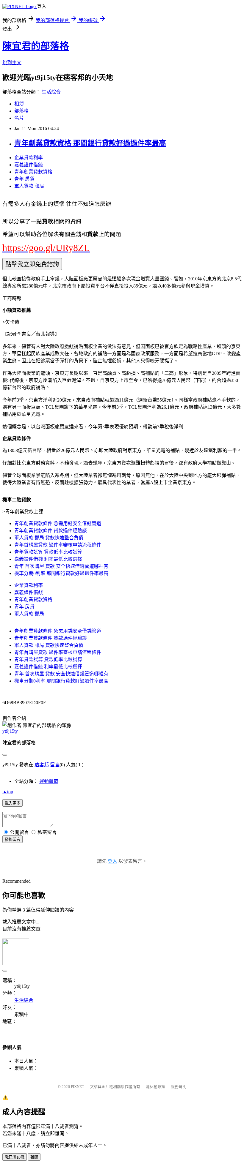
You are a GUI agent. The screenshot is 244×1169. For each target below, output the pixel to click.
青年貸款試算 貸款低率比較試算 (48, 552)
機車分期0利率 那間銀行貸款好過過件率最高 (61, 573)
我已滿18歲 (14, 1157)
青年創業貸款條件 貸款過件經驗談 (50, 530)
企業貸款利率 (28, 157)
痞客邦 (42, 764)
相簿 (19, 103)
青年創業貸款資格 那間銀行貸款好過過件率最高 (90, 143)
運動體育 (48, 781)
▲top (7, 791)
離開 (34, 1157)
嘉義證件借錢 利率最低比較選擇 (48, 559)
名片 (19, 118)
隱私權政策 (155, 1086)
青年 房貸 (24, 178)
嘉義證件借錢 (28, 164)
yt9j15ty (10, 731)
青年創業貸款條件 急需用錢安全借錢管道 (57, 523)
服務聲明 (178, 1086)
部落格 (21, 110)
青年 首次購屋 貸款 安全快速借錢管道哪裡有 (61, 566)
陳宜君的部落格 (35, 46)
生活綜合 (51, 91)
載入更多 (12, 803)
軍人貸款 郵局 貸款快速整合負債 (48, 537)
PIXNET (77, 1086)
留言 (55, 764)
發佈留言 (12, 839)
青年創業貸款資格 (33, 171)
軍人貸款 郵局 (29, 186)
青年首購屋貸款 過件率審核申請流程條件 (57, 544)
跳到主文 (11, 62)
